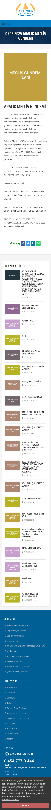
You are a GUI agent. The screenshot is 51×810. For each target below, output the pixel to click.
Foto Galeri (11, 728)
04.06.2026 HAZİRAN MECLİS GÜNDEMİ (31, 352)
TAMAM (25, 805)
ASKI (24, 336)
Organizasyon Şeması (16, 630)
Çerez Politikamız (10, 799)
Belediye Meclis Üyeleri (17, 625)
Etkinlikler (10, 723)
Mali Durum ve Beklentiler (18, 656)
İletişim (9, 738)
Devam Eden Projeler (16, 708)
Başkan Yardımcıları (15, 635)
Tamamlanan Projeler (16, 713)
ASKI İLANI (26, 578)
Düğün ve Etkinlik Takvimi (17, 718)
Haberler (10, 692)
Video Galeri (12, 733)
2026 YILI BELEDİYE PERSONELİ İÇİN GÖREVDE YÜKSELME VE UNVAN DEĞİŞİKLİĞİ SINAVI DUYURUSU (32, 467)
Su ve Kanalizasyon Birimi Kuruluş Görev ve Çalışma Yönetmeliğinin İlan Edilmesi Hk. (33, 532)
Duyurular (10, 697)
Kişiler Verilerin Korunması (18, 666)
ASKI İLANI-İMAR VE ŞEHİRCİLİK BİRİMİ (30, 565)
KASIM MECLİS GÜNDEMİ (32, 548)
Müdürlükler (11, 651)
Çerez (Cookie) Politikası (17, 671)
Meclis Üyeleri (12, 641)
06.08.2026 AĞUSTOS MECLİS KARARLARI (25, 646)
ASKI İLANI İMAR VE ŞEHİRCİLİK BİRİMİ (30, 595)
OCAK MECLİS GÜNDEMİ (31, 498)
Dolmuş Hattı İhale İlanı (32, 381)
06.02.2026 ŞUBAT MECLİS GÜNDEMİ (33, 428)
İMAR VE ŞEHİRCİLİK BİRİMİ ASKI (33, 515)
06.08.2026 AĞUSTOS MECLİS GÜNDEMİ (31, 307)
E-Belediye (11, 687)
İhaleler (9, 703)
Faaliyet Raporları (14, 661)
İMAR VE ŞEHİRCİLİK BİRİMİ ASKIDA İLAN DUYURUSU (33, 413)
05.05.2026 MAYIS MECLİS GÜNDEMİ (33, 368)
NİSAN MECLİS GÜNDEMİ (32, 397)
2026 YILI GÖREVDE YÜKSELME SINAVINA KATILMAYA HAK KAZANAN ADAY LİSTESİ (33, 446)
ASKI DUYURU (27, 321)
